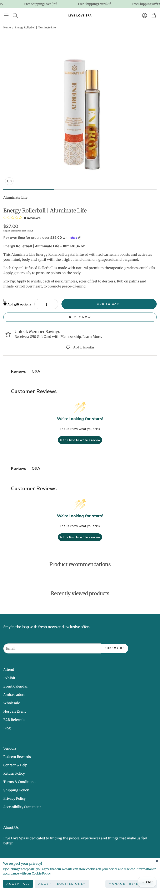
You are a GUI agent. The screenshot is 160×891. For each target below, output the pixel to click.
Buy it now (80, 317)
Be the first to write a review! (80, 440)
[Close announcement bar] (156, 3)
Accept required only (62, 884)
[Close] (157, 861)
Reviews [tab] (18, 371)
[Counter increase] (54, 304)
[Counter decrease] (38, 304)
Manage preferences (131, 884)
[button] (6, 15)
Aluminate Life (15, 197)
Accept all (18, 884)
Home (7, 27)
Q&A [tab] (36, 371)
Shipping (7, 230)
